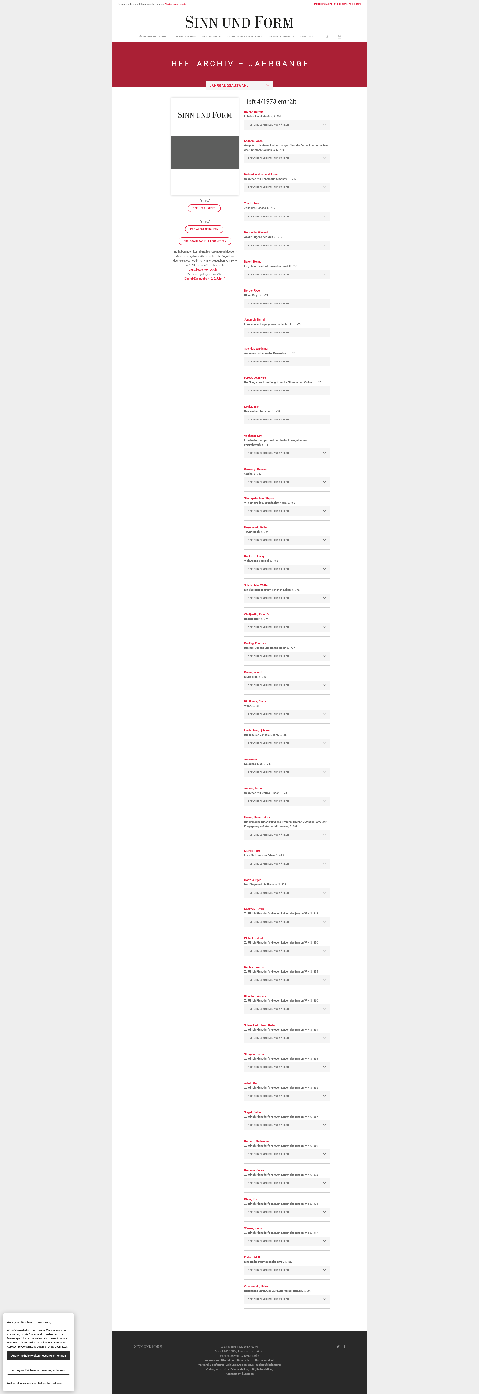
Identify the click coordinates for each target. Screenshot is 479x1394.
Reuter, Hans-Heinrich (258, 817)
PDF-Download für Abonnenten (205, 241)
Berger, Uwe (252, 290)
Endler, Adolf (252, 1257)
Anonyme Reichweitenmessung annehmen (38, 1355)
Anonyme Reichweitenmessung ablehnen (38, 1370)
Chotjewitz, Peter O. (256, 614)
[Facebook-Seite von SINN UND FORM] (344, 1347)
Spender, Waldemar (256, 348)
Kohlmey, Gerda (254, 909)
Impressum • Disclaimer (220, 1360)
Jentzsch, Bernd (254, 319)
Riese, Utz (250, 1199)
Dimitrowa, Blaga (255, 701)
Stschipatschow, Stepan (259, 498)
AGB (251, 1364)
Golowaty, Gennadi (255, 469)
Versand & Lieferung (211, 1364)
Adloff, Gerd (251, 1083)
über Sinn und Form (152, 36)
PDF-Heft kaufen (204, 208)
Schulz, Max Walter (256, 585)
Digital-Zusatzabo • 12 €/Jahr (203, 278)
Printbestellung (240, 1369)
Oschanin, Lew (253, 435)
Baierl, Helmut (253, 261)
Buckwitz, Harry (254, 556)
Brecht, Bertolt (253, 112)
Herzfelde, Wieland (256, 232)
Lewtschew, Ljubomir (257, 730)
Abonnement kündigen (240, 1373)
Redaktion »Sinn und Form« (261, 174)
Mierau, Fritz (252, 851)
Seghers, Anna (253, 141)
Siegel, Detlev (253, 1112)
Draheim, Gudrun (254, 1170)
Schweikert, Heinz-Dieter (260, 1025)
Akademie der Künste (175, 4)
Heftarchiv (210, 36)
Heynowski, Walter (256, 527)
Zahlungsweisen (236, 1364)
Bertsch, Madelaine (256, 1141)
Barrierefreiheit (264, 1360)
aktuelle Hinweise (282, 36)
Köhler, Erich (252, 406)
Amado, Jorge (253, 788)
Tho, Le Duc (251, 203)
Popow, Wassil (253, 672)
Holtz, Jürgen (252, 880)
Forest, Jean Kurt (255, 377)
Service (305, 36)
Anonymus (250, 759)
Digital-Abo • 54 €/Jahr (204, 269)
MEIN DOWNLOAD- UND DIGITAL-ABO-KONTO (337, 4)
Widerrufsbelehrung (268, 1364)
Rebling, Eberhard (255, 643)
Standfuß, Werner (255, 996)
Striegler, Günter (254, 1054)
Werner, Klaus (253, 1228)
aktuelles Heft (186, 36)
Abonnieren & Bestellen (243, 36)
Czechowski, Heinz (256, 1286)
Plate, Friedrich (253, 938)
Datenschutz (245, 1360)
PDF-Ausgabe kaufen (204, 229)
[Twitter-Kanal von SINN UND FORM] (338, 1347)
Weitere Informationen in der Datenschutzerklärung (34, 1383)
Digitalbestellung (262, 1369)
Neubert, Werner (254, 967)
